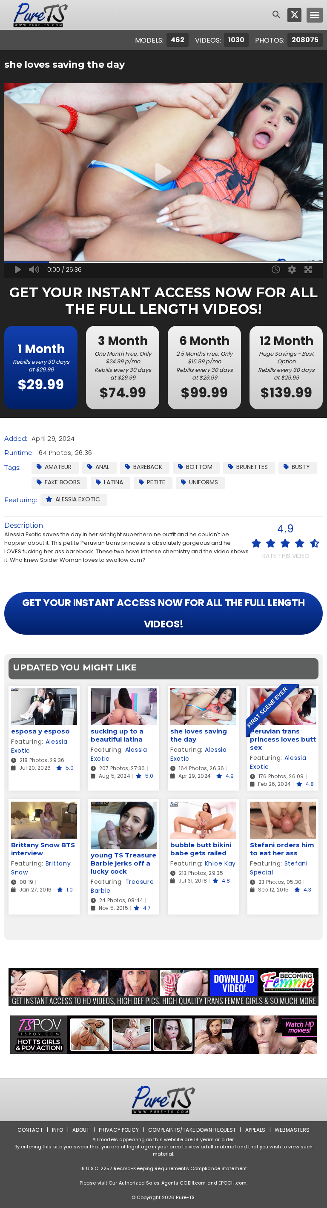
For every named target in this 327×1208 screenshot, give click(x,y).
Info (57, 1129)
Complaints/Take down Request (192, 1129)
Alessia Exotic (77, 499)
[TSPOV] (163, 1034)
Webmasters (292, 1129)
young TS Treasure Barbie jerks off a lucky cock (123, 863)
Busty (301, 467)
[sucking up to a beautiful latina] (124, 694)
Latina (113, 482)
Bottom (199, 467)
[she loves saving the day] (203, 694)
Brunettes (252, 467)
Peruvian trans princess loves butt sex (283, 739)
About (81, 1129)
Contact (30, 1129)
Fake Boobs (62, 482)
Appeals (255, 1129)
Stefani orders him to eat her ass (282, 849)
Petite (156, 482)
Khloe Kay (220, 863)
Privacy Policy (119, 1129)
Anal (102, 467)
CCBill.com (193, 1182)
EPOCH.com (232, 1182)
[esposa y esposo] (44, 694)
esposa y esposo (40, 731)
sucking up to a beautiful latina (117, 735)
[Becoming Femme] (163, 987)
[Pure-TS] (40, 15)
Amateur (58, 467)
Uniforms (203, 482)
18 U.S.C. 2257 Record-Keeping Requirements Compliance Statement (163, 1168)
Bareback (147, 467)
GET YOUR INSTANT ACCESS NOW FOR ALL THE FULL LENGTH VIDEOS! (163, 613)
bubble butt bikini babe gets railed (200, 849)
